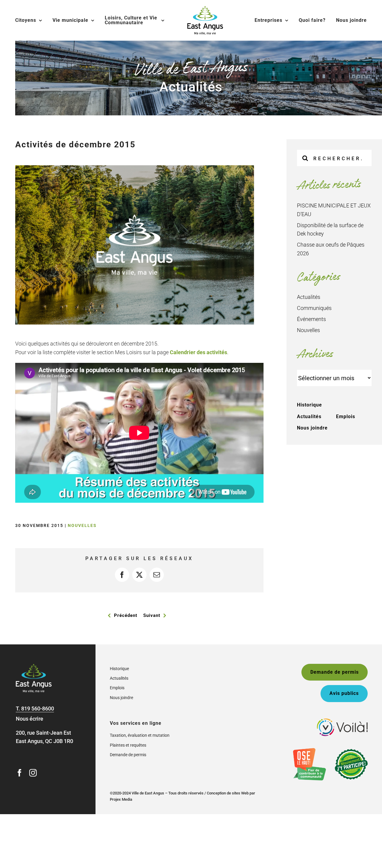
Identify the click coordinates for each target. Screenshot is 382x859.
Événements (311, 319)
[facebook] (19, 773)
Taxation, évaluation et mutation (140, 735)
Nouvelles (82, 525)
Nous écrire (29, 719)
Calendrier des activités (198, 352)
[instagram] (33, 773)
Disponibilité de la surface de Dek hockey (330, 229)
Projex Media (121, 799)
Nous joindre (312, 428)
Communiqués (314, 308)
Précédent (125, 615)
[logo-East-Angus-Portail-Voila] (342, 721)
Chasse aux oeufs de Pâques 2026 (330, 249)
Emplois (345, 416)
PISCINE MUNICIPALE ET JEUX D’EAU (334, 209)
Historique (309, 405)
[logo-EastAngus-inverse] (34, 666)
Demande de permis (128, 754)
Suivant (151, 615)
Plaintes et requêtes (128, 745)
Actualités (308, 297)
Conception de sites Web (228, 793)
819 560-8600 (37, 708)
